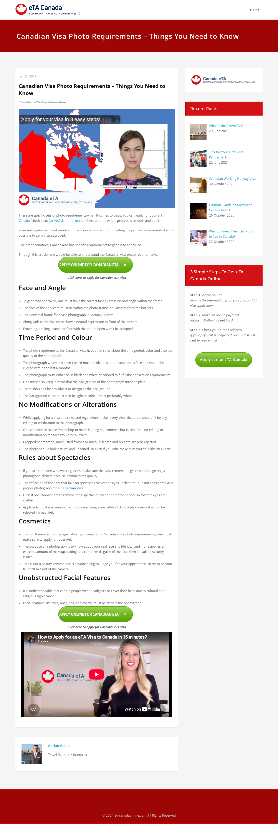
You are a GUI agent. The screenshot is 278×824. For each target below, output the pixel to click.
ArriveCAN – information (67, 220)
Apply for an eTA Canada (224, 360)
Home (254, 10)
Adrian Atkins (59, 745)
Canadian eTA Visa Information (43, 102)
